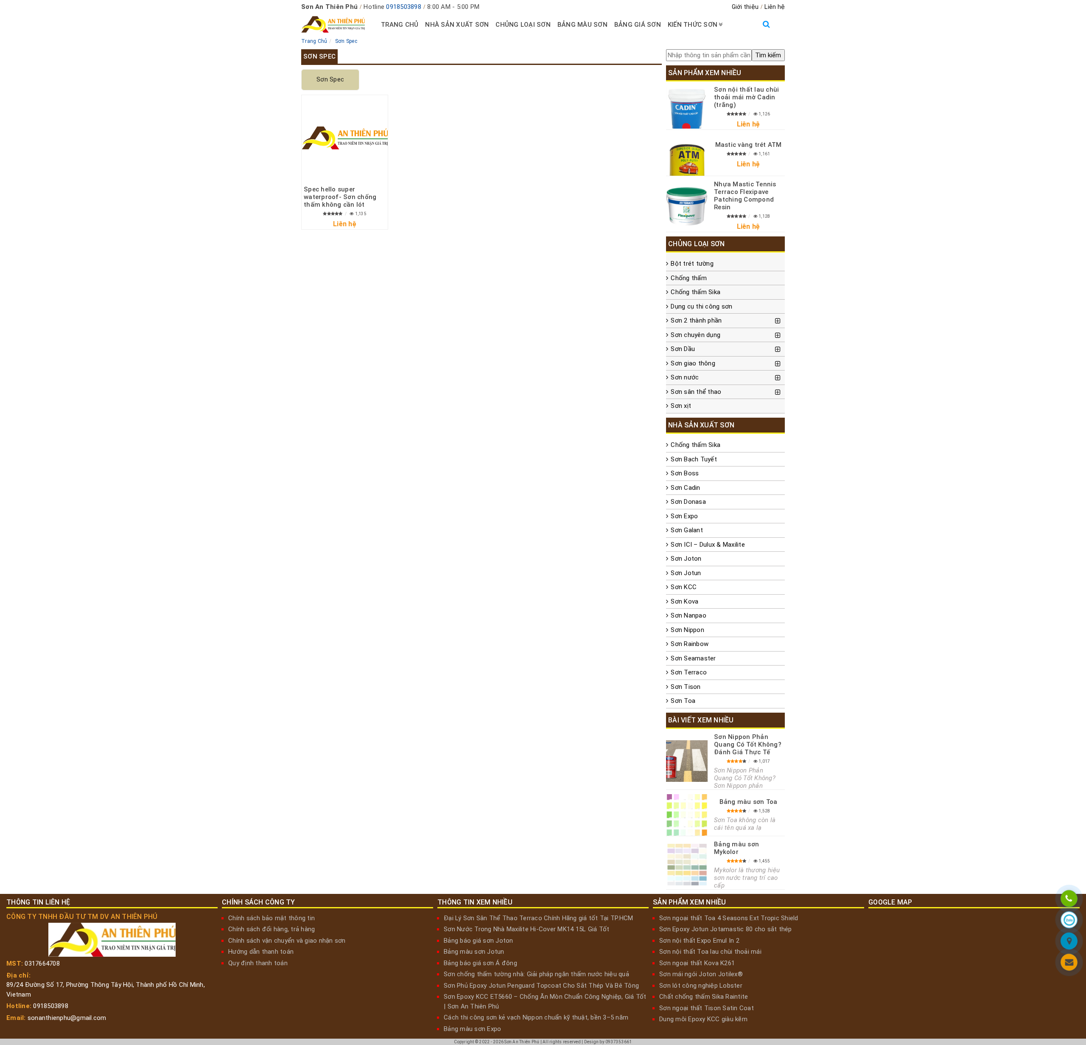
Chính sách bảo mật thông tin (271, 918)
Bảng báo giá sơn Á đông (480, 963)
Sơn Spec (330, 79)
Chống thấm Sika (695, 292)
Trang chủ (399, 24)
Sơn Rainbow (689, 644)
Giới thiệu (745, 6)
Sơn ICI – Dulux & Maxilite (708, 544)
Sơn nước (685, 377)
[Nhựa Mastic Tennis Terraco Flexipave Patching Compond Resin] (687, 206)
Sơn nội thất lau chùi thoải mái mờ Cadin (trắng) (746, 97)
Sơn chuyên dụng (695, 335)
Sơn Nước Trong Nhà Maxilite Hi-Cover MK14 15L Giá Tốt (526, 929)
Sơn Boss (685, 473)
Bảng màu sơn (582, 24)
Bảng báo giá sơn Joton (478, 940)
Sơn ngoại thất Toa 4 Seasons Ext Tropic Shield (728, 918)
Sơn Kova (684, 601)
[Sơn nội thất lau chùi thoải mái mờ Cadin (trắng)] (687, 108)
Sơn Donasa (688, 502)
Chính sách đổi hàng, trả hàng (271, 929)
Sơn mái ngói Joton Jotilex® (701, 974)
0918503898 (403, 7)
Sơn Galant (687, 530)
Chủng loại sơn (523, 24)
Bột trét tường (692, 263)
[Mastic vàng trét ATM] (687, 155)
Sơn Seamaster (693, 658)
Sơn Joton (686, 558)
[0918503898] (1069, 900)
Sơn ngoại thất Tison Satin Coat (706, 1008)
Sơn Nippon (687, 630)
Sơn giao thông (693, 363)
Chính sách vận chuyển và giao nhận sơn (287, 940)
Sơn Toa (683, 701)
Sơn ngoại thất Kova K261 (697, 963)
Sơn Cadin (685, 488)
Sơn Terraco (689, 672)
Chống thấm (689, 278)
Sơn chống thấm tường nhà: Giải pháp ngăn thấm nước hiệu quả (536, 974)
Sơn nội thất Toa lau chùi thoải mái (710, 951)
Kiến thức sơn (692, 24)
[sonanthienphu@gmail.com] (1069, 963)
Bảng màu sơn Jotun (474, 951)
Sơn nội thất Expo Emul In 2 (699, 940)
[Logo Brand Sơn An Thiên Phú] (333, 24)
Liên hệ (774, 6)
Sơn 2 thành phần (696, 320)
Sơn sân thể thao (696, 392)
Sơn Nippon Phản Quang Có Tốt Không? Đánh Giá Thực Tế (747, 744)
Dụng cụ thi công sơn (701, 306)
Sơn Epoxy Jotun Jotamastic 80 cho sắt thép (725, 929)
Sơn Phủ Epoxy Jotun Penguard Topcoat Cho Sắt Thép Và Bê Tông (541, 985)
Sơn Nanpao (688, 615)
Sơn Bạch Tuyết (694, 459)
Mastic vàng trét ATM (748, 145)
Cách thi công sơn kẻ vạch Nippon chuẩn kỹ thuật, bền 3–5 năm (536, 1017)
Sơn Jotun (686, 573)
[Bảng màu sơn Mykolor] (687, 864)
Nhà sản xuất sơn (457, 24)
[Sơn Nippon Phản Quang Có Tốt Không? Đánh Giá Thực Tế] (687, 761)
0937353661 (618, 1041)
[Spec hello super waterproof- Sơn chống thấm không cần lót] (345, 137)
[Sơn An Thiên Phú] (1069, 942)
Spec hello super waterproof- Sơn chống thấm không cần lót (340, 196)
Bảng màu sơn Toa (748, 802)
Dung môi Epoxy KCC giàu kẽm (703, 1019)
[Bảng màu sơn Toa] (687, 815)
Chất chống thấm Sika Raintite (703, 996)
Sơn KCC (684, 587)
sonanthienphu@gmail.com (67, 1018)
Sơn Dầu (683, 349)
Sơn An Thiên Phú (521, 1041)
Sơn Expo (684, 516)
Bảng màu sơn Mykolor (736, 848)
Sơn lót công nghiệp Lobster (700, 985)
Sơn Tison (685, 687)
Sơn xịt (681, 406)
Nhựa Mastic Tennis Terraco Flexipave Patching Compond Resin (745, 195)
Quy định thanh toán (258, 963)
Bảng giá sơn (637, 24)
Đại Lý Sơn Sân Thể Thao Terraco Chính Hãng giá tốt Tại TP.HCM (538, 918)
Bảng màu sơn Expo (472, 1029)
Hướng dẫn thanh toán (261, 951)
